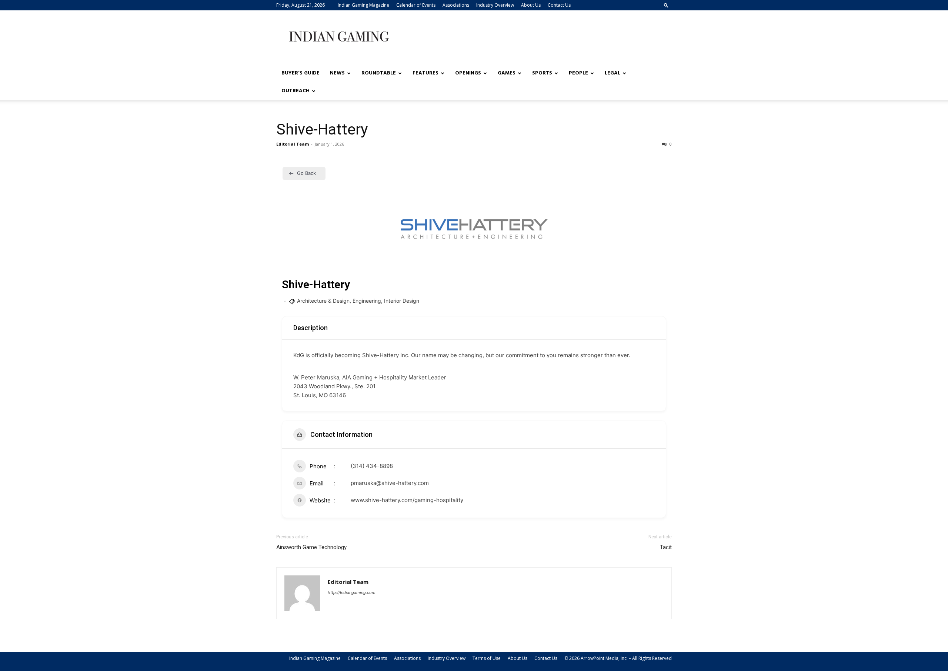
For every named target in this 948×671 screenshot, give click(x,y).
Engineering (367, 301)
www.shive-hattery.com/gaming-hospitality (407, 500)
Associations (456, 5)
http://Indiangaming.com (351, 592)
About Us (531, 5)
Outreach (295, 91)
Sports (542, 73)
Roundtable (378, 73)
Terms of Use (487, 658)
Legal (612, 73)
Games (506, 73)
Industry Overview (495, 5)
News (337, 73)
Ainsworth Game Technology (311, 547)
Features (425, 73)
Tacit (666, 547)
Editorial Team (292, 144)
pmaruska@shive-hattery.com (390, 482)
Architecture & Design (323, 301)
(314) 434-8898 (372, 465)
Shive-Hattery (322, 129)
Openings (468, 73)
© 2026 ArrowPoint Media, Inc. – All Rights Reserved (618, 658)
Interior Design (401, 301)
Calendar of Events (415, 5)
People (578, 73)
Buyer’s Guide (300, 73)
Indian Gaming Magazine (363, 5)
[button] (666, 5)
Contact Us (559, 5)
